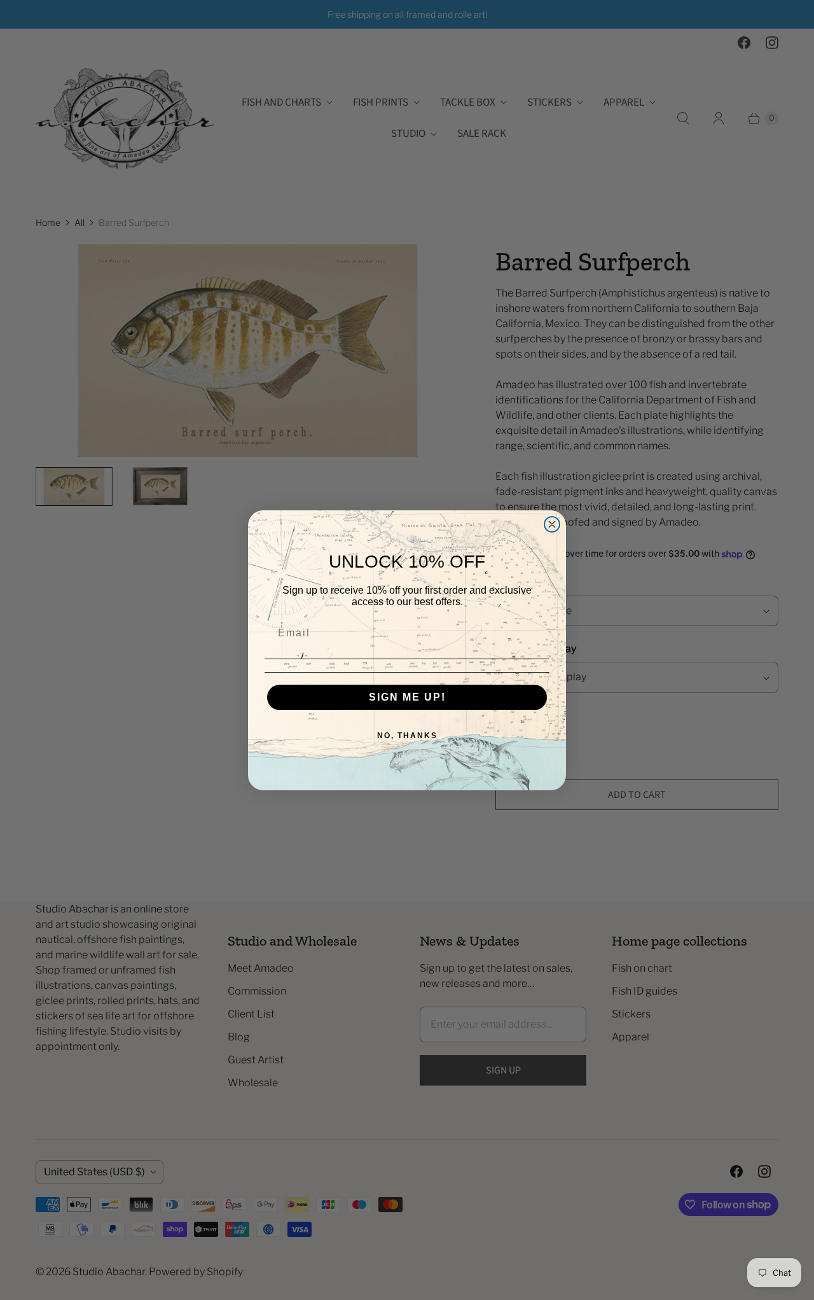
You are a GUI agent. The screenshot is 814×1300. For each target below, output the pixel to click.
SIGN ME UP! (407, 697)
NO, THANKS (407, 735)
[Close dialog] (552, 524)
